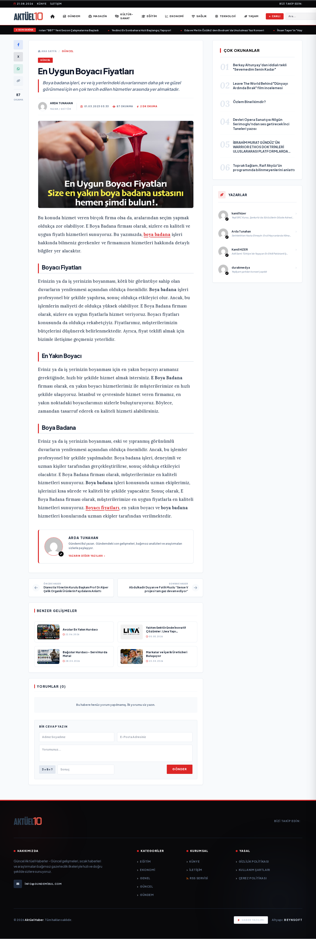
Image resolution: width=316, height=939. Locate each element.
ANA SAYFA (49, 51)
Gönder (179, 769)
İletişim (56, 3)
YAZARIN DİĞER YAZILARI (85, 555)
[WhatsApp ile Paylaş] (18, 68)
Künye (41, 3)
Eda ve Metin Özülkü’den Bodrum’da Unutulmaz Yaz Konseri (208, 30)
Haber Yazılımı (253, 920)
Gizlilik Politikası (254, 861)
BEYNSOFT (293, 920)
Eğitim (145, 861)
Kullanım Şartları (254, 870)
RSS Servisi (199, 878)
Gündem (147, 895)
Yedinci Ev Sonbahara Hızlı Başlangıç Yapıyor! (125, 30)
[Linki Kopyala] (18, 80)
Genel (145, 878)
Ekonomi (147, 870)
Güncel (68, 51)
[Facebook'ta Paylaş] (18, 44)
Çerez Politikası (252, 878)
